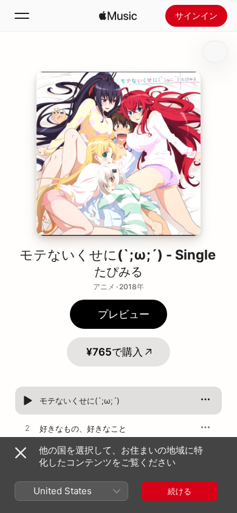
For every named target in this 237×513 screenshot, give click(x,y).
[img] (118, 15)
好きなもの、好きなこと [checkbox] (83, 428)
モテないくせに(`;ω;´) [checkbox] (80, 400)
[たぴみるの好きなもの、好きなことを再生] (27, 428)
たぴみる (118, 271)
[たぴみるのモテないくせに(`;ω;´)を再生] (27, 400)
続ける (179, 491)
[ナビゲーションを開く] (22, 15)
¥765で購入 (114, 352)
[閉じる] (20, 452)
